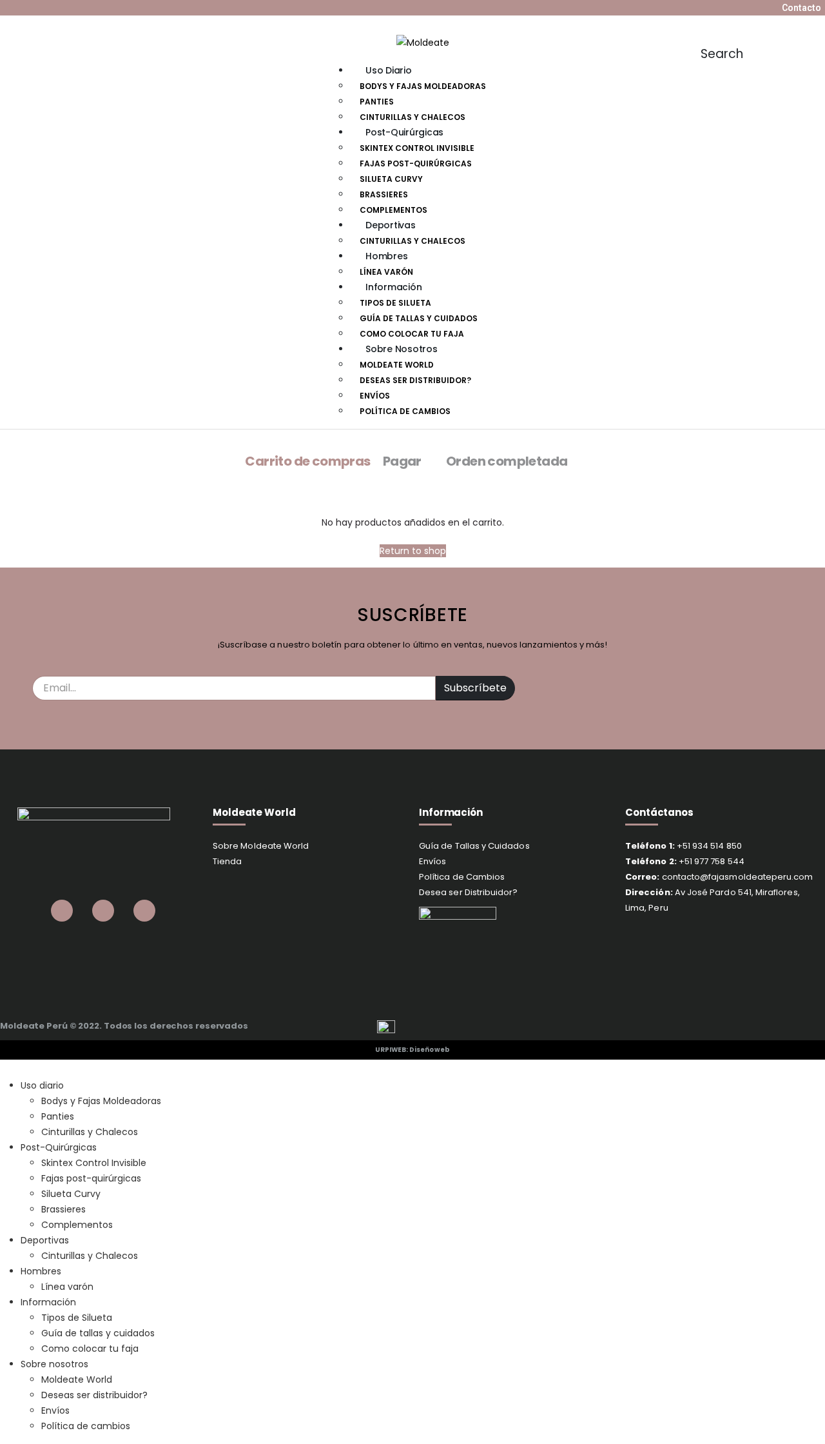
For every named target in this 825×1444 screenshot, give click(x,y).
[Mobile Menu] (286, 38)
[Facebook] (11, 7)
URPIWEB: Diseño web (412, 1049)
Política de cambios (405, 411)
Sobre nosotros (401, 348)
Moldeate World (397, 364)
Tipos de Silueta (395, 302)
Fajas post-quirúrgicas (416, 163)
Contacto (801, 8)
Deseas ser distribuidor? (415, 380)
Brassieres (384, 194)
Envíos (375, 395)
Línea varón (386, 271)
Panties (377, 101)
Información (393, 287)
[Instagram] (30, 7)
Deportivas (390, 225)
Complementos (393, 209)
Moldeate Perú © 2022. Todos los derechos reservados (124, 1026)
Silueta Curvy (391, 178)
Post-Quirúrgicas (404, 132)
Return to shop (413, 550)
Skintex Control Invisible (417, 148)
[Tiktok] (49, 7)
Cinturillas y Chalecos (412, 117)
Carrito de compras (307, 461)
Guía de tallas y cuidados (419, 318)
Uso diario (388, 70)
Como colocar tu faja (412, 333)
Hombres (386, 256)
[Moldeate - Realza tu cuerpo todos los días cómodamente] (422, 41)
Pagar (402, 461)
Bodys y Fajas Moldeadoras (423, 86)
